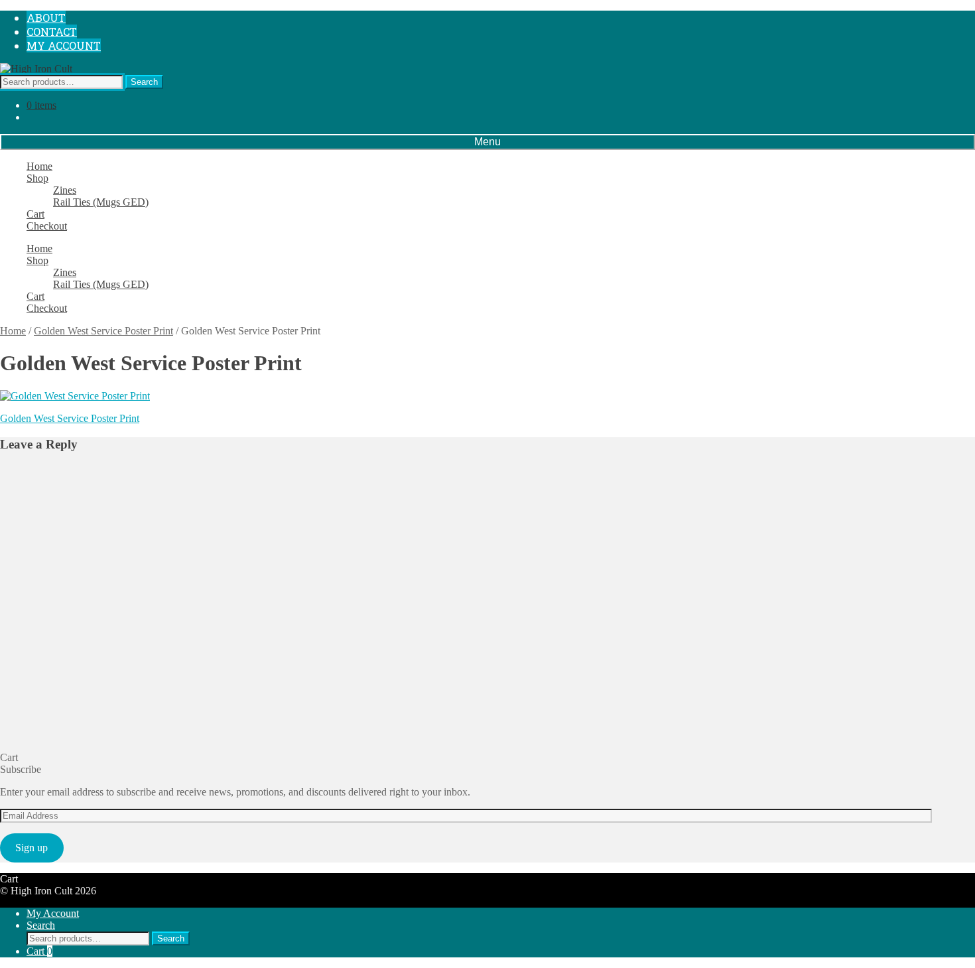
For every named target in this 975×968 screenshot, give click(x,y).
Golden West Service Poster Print (103, 330)
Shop (37, 178)
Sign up (31, 847)
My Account (64, 45)
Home (39, 166)
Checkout (47, 226)
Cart (35, 214)
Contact (52, 31)
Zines (64, 190)
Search (144, 82)
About (46, 18)
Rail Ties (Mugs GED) (101, 202)
